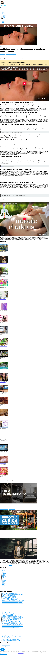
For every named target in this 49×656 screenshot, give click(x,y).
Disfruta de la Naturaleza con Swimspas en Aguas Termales (12, 628)
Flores (3, 10)
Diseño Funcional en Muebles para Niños (9, 595)
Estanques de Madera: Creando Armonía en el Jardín (11, 632)
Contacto (4, 17)
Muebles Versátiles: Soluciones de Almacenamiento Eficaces (12, 601)
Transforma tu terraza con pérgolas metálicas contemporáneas (13, 613)
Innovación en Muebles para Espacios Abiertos (10, 635)
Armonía (3, 569)
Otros (1, 46)
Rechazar (2, 654)
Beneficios (4, 570)
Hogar (3, 579)
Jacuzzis (3, 11)
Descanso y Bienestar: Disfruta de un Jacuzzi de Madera (11, 618)
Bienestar (4, 571)
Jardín (3, 12)
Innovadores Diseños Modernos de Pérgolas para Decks (11, 604)
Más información (20, 653)
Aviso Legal (4, 646)
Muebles (3, 583)
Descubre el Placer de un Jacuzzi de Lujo (9, 615)
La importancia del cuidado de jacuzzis (8, 620)
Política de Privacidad (6, 645)
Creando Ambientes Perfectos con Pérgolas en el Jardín (11, 623)
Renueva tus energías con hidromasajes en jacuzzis (11, 607)
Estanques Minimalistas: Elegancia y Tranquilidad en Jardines (12, 638)
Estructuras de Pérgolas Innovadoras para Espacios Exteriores (13, 637)
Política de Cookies (5, 647)
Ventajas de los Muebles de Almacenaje (9, 596)
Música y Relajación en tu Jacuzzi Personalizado (10, 608)
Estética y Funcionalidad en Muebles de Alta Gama (11, 640)
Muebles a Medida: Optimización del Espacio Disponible (11, 629)
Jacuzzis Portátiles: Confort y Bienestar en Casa (10, 619)
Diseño (3, 574)
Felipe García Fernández (12, 54)
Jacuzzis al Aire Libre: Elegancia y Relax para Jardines (11, 621)
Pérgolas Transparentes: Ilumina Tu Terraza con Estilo (11, 609)
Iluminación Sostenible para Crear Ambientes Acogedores (12, 616)
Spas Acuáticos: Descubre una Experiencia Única (10, 634)
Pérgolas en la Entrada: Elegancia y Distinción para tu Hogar (12, 624)
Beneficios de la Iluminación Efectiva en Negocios (10, 633)
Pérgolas (3, 13)
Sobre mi (3, 16)
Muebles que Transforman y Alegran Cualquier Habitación (12, 611)
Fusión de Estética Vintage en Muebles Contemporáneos (12, 602)
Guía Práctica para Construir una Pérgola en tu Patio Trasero (12, 533)
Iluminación (4, 580)
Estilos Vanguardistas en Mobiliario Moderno (9, 507)
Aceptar (6, 654)
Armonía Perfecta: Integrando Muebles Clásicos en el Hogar (12, 612)
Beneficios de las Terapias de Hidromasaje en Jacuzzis (11, 605)
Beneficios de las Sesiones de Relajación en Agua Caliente (12, 636)
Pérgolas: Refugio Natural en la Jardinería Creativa (10, 630)
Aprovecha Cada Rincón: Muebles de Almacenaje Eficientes (12, 594)
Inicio (3, 8)
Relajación (4, 587)
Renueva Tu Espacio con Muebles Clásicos (9, 599)
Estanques (4, 576)
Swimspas (4, 15)
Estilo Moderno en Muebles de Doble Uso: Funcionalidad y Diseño (13, 600)
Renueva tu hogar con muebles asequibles (9, 593)
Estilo (3, 577)
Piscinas (3, 14)
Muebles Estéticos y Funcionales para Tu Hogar (10, 610)
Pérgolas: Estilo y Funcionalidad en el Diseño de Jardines (11, 622)
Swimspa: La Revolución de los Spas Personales (10, 627)
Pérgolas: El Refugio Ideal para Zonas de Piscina (10, 639)
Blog (2, 649)
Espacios (3, 575)
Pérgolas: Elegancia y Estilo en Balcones (9, 631)
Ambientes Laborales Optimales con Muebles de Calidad (11, 625)
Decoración (4, 9)
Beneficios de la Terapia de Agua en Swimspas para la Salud (12, 617)
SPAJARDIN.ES (3, 5)
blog (3, 572)
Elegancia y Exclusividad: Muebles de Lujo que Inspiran (11, 614)
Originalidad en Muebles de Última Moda (9, 597)
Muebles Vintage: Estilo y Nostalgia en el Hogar (10, 598)
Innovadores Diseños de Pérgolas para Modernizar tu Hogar (12, 603)
